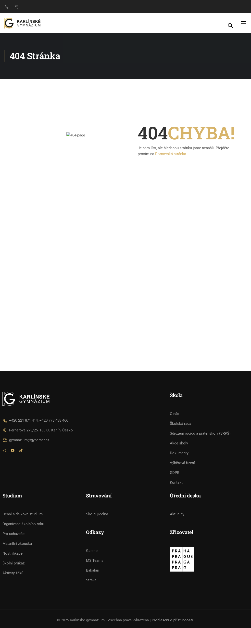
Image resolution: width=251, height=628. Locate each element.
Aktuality (177, 514)
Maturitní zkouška (17, 543)
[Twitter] (21, 451)
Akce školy (179, 443)
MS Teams (94, 560)
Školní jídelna (97, 514)
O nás (174, 414)
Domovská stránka (170, 154)
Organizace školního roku (23, 524)
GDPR (174, 472)
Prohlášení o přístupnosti (172, 620)
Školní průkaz (13, 563)
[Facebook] (12, 451)
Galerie (92, 550)
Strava (91, 580)
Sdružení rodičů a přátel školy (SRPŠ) (200, 433)
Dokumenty (179, 453)
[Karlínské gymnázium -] (22, 23)
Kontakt (176, 482)
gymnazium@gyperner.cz (29, 440)
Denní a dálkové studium (22, 514)
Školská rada (180, 423)
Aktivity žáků (12, 573)
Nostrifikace (12, 553)
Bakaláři (92, 570)
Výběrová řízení (182, 463)
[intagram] (4, 451)
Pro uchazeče (13, 534)
